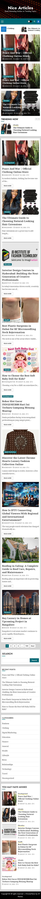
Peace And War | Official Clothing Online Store (17, 54)
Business (7, 560)
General (5, 746)
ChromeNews (30, 894)
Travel (4, 773)
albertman (7, 575)
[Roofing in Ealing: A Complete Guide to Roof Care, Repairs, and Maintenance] (20, 550)
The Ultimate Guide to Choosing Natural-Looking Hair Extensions (20, 107)
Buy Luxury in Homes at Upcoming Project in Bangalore (16, 621)
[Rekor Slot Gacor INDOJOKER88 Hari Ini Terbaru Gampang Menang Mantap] (20, 396)
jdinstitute (7, 283)
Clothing (5, 728)
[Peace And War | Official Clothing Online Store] (20, 152)
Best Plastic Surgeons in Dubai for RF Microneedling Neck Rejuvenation (19, 329)
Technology (6, 769)
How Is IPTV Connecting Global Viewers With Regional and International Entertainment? (20, 515)
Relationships (7, 764)
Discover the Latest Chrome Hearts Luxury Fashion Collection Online (18, 461)
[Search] (34, 21)
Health (7, 320)
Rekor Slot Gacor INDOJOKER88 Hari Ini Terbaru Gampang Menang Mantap (18, 406)
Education (8, 264)
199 (26, 646)
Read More (7, 186)
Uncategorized (8, 49)
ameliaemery (8, 113)
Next (32, 646)
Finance (5, 742)
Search (7, 653)
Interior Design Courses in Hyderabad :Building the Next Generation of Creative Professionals (20, 275)
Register (38, 21)
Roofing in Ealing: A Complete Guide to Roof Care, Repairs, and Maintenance (20, 569)
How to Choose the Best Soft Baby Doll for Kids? (18, 377)
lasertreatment (9, 335)
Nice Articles (20, 8)
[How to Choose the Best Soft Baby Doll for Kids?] (20, 359)
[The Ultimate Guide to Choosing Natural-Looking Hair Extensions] (6, 129)
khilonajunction (9, 382)
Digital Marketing (10, 452)
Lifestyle (6, 101)
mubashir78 (8, 59)
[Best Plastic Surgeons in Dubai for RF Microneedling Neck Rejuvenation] (20, 310)
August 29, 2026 (19, 283)
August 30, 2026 (20, 59)
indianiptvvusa (9, 523)
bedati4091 (7, 414)
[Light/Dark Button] (30, 21)
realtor (6, 628)
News (6, 504)
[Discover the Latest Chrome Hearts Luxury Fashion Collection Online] (20, 442)
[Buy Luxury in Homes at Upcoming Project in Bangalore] (20, 602)
